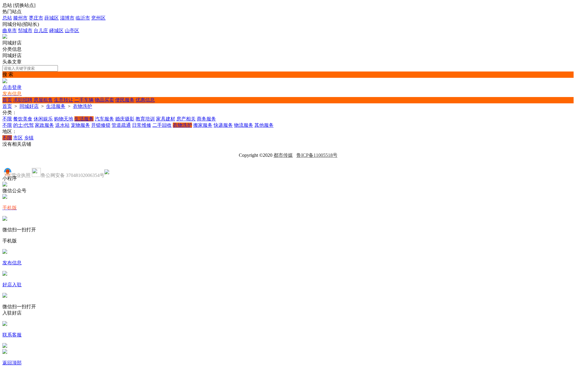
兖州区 (98, 17)
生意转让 (63, 99)
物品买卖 (104, 99)
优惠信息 (145, 99)
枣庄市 (36, 17)
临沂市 (83, 17)
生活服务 (55, 106)
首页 (7, 99)
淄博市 (67, 17)
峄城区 (56, 30)
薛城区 (51, 17)
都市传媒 (283, 155)
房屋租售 (43, 99)
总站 (7, 17)
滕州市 (20, 17)
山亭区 (72, 30)
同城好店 (29, 106)
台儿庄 (41, 30)
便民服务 (124, 99)
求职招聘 (22, 99)
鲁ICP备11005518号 (317, 155)
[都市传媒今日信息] (4, 37)
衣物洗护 (82, 106)
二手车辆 (84, 99)
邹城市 (25, 30)
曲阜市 (9, 30)
